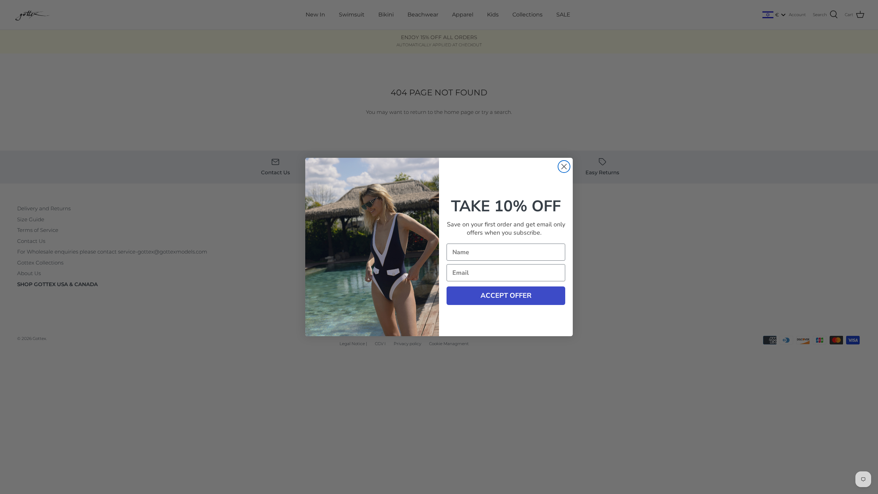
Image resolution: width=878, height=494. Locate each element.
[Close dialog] (564, 167)
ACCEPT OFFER (506, 295)
